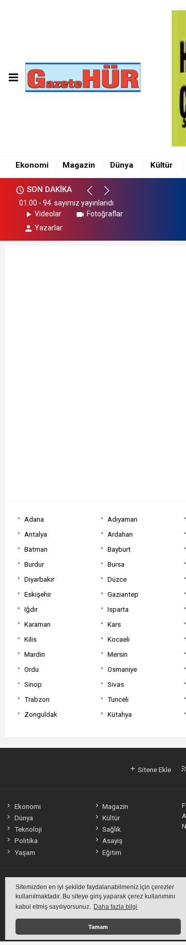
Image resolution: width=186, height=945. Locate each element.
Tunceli (118, 699)
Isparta (118, 609)
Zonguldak (40, 714)
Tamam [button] (98, 927)
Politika (25, 840)
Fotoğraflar (105, 214)
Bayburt (119, 549)
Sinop (33, 684)
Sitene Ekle (153, 769)
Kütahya (119, 714)
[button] (94, 195)
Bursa (116, 564)
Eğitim (111, 852)
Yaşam (24, 852)
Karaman (37, 624)
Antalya (35, 534)
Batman (36, 549)
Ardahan (120, 534)
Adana (34, 519)
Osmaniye (122, 669)
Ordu (31, 669)
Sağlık (111, 829)
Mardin (34, 654)
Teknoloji (27, 829)
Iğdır (31, 609)
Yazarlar (49, 228)
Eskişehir (37, 594)
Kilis (30, 639)
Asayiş (112, 840)
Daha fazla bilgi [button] (115, 906)
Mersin (117, 654)
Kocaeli (118, 639)
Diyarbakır (39, 579)
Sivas (115, 684)
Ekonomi (32, 165)
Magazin (79, 165)
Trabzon (37, 699)
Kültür (161, 165)
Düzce (117, 579)
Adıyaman (122, 519)
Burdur (34, 564)
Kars (114, 624)
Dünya (121, 165)
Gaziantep (122, 594)
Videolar (48, 214)
